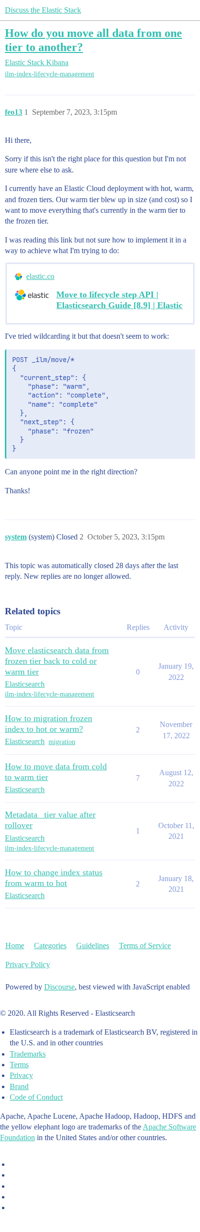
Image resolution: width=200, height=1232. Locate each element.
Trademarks (28, 1054)
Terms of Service (145, 945)
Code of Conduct (36, 1097)
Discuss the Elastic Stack (43, 10)
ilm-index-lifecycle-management (49, 74)
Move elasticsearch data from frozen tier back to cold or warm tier (57, 661)
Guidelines (92, 945)
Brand (19, 1086)
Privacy (21, 1075)
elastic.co (40, 276)
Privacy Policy (27, 964)
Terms (19, 1064)
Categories (50, 945)
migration (62, 742)
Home (14, 945)
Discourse (59, 987)
